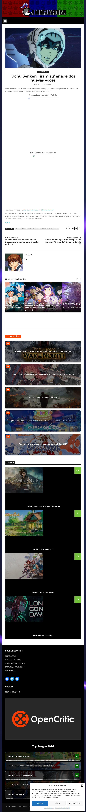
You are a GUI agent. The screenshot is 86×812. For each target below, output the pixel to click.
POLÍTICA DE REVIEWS (13, 660)
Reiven (37, 84)
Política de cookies (49, 808)
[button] (82, 785)
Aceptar (40, 803)
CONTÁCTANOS (10, 671)
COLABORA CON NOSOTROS (15, 663)
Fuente (7, 222)
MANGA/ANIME (43, 72)
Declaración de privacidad (62, 808)
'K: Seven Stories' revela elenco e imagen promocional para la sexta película (21, 241)
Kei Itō (18, 229)
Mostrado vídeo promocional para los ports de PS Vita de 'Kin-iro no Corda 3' (63, 241)
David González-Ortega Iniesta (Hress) (52, 308)
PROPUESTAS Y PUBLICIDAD (15, 667)
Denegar (57, 803)
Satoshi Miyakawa (28, 229)
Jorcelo (78, 310)
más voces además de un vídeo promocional (38, 210)
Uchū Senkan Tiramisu (44, 229)
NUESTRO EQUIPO (11, 656)
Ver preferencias (74, 803)
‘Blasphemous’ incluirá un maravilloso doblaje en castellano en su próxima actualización (53, 304)
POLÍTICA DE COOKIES (13, 692)
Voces (56, 229)
